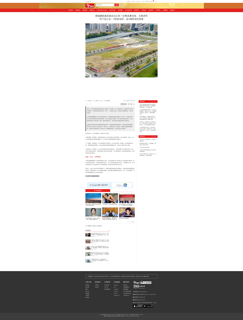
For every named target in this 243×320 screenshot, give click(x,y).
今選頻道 (87, 295)
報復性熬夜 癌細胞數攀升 (124, 218)
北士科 (94, 225)
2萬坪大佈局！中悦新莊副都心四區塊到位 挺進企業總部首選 (93, 205)
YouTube (115, 293)
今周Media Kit (126, 295)
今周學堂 (97, 285)
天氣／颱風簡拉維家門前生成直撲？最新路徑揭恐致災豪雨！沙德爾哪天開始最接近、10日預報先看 (148, 106)
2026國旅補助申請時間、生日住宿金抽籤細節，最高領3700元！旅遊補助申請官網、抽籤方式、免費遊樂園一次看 (148, 112)
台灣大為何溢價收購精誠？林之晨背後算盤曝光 (148, 150)
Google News (116, 295)
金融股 (108, 7)
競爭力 (86, 289)
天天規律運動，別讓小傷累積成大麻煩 (109, 204)
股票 (102, 7)
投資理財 (87, 287)
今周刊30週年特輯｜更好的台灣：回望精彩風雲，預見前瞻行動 (148, 154)
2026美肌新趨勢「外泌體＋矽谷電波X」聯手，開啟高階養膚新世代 (92, 219)
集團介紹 (125, 285)
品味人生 (87, 291)
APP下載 (106, 287)
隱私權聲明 (125, 289)
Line (115, 287)
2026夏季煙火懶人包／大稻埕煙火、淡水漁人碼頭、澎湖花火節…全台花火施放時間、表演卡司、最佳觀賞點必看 (148, 129)
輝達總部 (89, 225)
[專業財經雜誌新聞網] (89, 6)
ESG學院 (97, 287)
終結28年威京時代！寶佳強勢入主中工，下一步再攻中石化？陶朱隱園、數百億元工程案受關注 (126, 205)
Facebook (116, 285)
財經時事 (87, 285)
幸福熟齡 (87, 293)
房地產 (96, 100)
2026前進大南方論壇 (144, 147)
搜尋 (116, 5)
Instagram (116, 289)
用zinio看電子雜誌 (127, 291)
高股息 (105, 7)
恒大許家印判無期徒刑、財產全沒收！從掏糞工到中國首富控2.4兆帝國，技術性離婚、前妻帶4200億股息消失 (110, 219)
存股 (111, 7)
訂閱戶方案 (106, 285)
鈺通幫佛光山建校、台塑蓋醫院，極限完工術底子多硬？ (148, 144)
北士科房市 (99, 225)
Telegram (116, 291)
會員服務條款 (126, 287)
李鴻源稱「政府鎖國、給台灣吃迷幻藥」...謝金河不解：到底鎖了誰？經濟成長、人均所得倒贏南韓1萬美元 (148, 123)
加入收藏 (124, 104)
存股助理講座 (107, 289)
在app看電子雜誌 (127, 293)
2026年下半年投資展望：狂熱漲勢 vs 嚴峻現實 (148, 140)
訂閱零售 (87, 297)
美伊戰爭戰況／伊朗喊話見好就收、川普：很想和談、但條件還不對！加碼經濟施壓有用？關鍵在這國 (148, 118)
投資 (100, 7)
